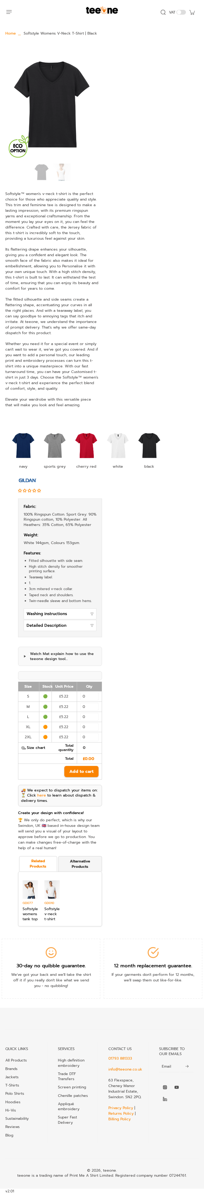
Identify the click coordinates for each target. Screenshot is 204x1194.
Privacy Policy (121, 1108)
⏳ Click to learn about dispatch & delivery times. (58, 797)
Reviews (12, 1126)
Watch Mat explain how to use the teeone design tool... (62, 656)
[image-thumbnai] (41, 172)
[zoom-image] (51, 104)
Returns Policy (121, 1113)
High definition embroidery (71, 1063)
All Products (16, 1060)
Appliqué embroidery (68, 1106)
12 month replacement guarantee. (153, 965)
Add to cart (81, 771)
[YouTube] (176, 1087)
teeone (109, 1170)
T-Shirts (12, 1085)
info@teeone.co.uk (125, 1069)
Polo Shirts (14, 1093)
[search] (163, 12)
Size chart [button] (36, 748)
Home (10, 33)
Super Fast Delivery (67, 1119)
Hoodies (12, 1102)
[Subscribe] (187, 1066)
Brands (11, 1068)
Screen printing (72, 1087)
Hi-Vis (10, 1110)
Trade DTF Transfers (67, 1076)
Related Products (38, 863)
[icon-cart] (192, 12)
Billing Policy (119, 1119)
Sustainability (17, 1118)
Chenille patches (73, 1095)
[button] (30, 491)
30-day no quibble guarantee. (51, 965)
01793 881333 (120, 1058)
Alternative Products (80, 864)
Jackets (12, 1077)
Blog (9, 1135)
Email (166, 1066)
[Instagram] (165, 1087)
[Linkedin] (165, 1099)
